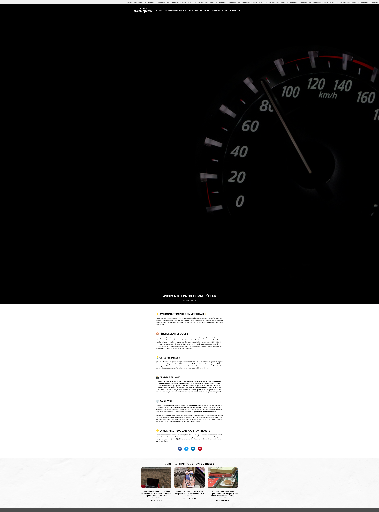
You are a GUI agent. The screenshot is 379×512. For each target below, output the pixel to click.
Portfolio (198, 10)
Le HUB (190, 10)
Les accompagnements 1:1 (174, 10)
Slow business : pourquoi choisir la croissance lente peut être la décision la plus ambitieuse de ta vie (156, 493)
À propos (159, 10)
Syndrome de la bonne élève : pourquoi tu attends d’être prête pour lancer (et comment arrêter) (223, 493)
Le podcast (216, 10)
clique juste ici (177, 390)
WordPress (200, 344)
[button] (180, 449)
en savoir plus (156, 501)
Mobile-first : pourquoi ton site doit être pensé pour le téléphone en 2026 (189, 492)
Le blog (206, 10)
